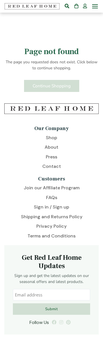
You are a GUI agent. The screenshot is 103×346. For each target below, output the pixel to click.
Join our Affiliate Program (52, 188)
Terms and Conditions (51, 236)
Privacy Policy (51, 226)
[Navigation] (95, 6)
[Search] (67, 6)
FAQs (51, 197)
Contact (51, 166)
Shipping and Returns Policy (51, 217)
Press (51, 157)
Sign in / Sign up (51, 207)
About (51, 147)
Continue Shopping (52, 86)
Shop (51, 138)
